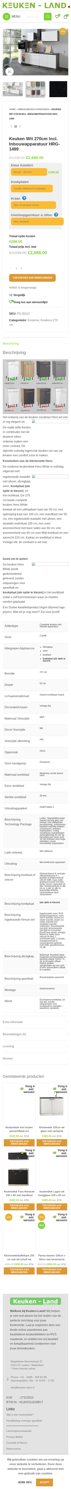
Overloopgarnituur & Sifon (31, 215)
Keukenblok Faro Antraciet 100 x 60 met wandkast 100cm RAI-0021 (19, 1195)
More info (25, 1482)
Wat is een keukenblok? (20, 1414)
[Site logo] (36, 5)
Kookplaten (20, 182)
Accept (44, 1482)
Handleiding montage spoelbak (24, 1420)
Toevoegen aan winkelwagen (32, 277)
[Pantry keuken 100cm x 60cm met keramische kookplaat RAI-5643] (52, 1232)
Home (12, 109)
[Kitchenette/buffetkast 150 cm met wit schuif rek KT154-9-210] (19, 1232)
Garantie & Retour (16, 1442)
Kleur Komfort (22, 165)
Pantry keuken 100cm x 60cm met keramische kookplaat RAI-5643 (51, 1259)
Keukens (33, 320)
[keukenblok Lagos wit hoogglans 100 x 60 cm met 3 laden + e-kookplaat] (52, 1168)
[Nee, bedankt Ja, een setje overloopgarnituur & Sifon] (35, 221)
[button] (6, 52)
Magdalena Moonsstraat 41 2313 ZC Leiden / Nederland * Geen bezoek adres (27, 1365)
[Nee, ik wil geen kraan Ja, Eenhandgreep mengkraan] (31, 205)
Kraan (15, 198)
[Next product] (20, 127)
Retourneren (13, 1448)
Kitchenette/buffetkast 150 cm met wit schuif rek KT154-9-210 (19, 1259)
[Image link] (35, 1301)
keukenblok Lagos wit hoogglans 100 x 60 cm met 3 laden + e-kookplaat (52, 1195)
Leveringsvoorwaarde (18, 1430)
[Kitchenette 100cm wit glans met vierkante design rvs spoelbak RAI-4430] (52, 1104)
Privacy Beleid (14, 1436)
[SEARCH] (48, 16)
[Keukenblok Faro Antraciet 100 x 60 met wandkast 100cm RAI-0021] (19, 1168)
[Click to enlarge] (9, 71)
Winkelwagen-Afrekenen (33, 109)
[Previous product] (11, 127)
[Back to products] (15, 127)
